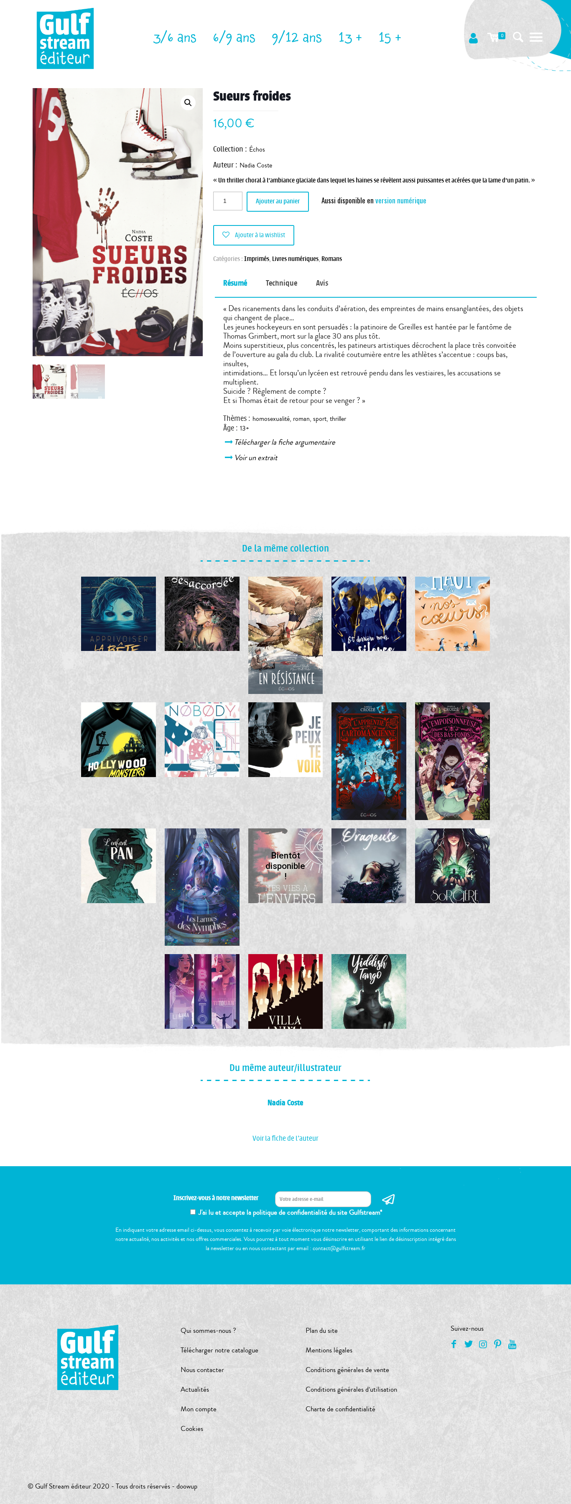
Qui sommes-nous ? (208, 1330)
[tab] (235, 283)
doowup (186, 1486)
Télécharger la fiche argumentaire (285, 442)
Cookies (192, 1428)
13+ (244, 428)
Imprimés (256, 259)
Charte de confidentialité (340, 1409)
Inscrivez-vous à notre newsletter (215, 1198)
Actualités (195, 1389)
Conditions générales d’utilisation (351, 1389)
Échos (257, 149)
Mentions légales (329, 1350)
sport (319, 418)
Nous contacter (202, 1370)
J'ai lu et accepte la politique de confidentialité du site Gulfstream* (290, 1212)
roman (301, 418)
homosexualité (271, 418)
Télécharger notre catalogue (219, 1350)
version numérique (400, 200)
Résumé (235, 283)
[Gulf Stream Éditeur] (65, 37)
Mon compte (199, 1409)
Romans (331, 259)
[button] (188, 102)
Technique (281, 283)
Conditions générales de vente (347, 1370)
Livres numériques (295, 259)
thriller (338, 418)
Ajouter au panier (278, 201)
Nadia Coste (256, 165)
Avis (322, 283)
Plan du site (322, 1330)
